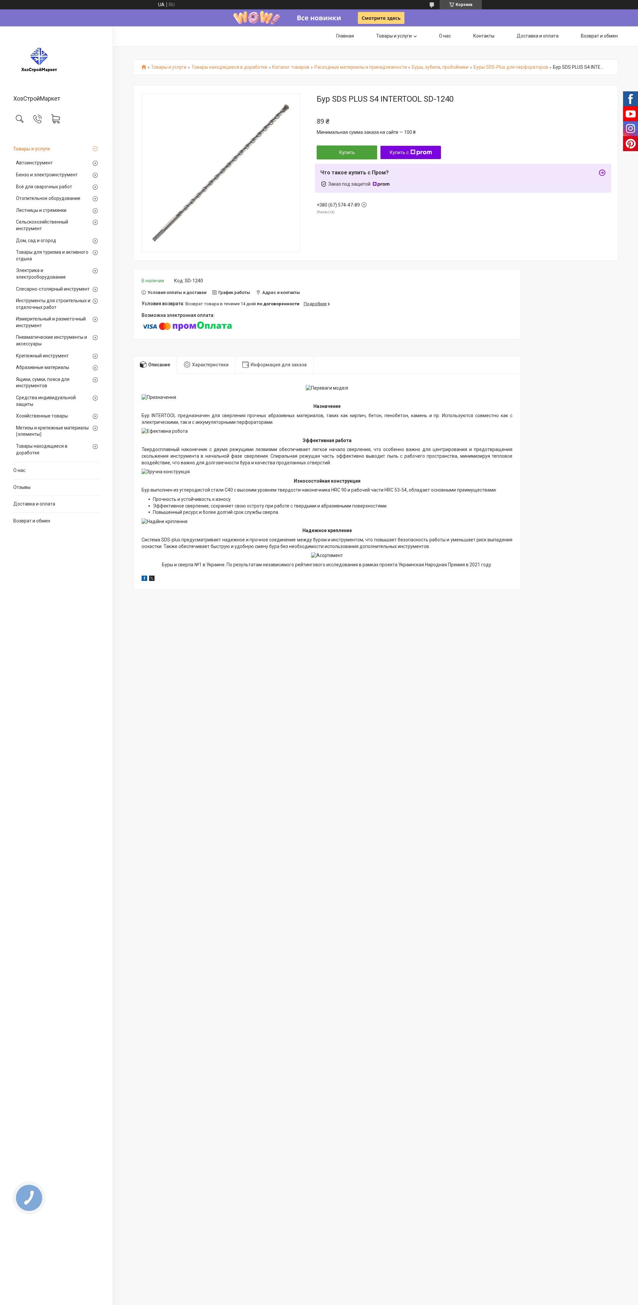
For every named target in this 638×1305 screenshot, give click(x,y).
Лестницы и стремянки (41, 210)
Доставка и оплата (34, 504)
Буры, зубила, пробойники (440, 67)
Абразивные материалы (42, 367)
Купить (347, 152)
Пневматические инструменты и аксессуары (51, 340)
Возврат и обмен (31, 520)
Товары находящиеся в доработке (41, 449)
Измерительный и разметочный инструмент (51, 322)
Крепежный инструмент (42, 355)
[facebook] (144, 579)
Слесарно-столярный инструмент (53, 289)
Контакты (483, 36)
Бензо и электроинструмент (47, 174)
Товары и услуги (31, 148)
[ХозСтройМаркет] (56, 61)
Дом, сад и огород (36, 240)
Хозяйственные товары (42, 416)
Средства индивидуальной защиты (46, 401)
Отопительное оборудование (48, 198)
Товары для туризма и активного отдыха (52, 255)
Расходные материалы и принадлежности (360, 67)
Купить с (399, 152)
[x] (152, 579)
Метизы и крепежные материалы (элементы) (52, 431)
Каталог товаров (290, 67)
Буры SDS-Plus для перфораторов (511, 67)
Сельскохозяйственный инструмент (42, 225)
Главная (345, 36)
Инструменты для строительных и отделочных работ (53, 304)
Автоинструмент (34, 162)
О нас (19, 470)
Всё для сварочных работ (44, 186)
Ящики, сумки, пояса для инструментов (42, 383)
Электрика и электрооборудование (41, 274)
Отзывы (22, 487)
